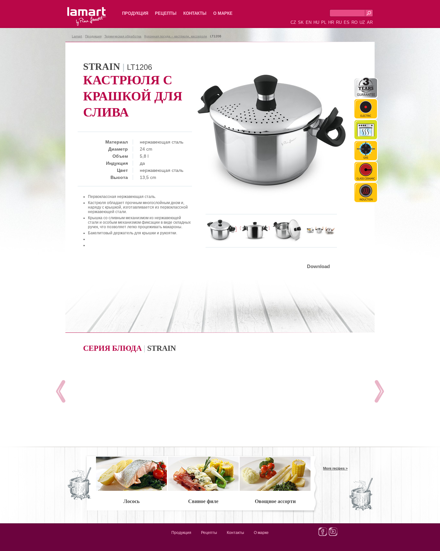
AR (370, 22)
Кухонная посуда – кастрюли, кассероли (175, 36)
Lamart (80, 11)
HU (316, 22)
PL (323, 22)
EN (308, 22)
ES (346, 22)
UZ (362, 22)
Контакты (194, 13)
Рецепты (166, 13)
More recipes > (335, 468)
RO (354, 22)
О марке (223, 13)
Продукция (135, 13)
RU (339, 22)
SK (301, 22)
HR (331, 22)
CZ (293, 22)
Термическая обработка (122, 36)
